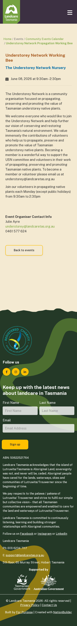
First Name (11, 403)
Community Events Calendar (45, 39)
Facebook (26, 533)
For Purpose (24, 612)
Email (7, 420)
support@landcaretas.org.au (25, 555)
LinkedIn (61, 533)
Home (7, 39)
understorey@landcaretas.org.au (30, 226)
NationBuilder (62, 612)
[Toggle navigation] (70, 12)
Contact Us (49, 605)
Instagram (45, 533)
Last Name (47, 403)
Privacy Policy (30, 605)
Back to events (24, 250)
